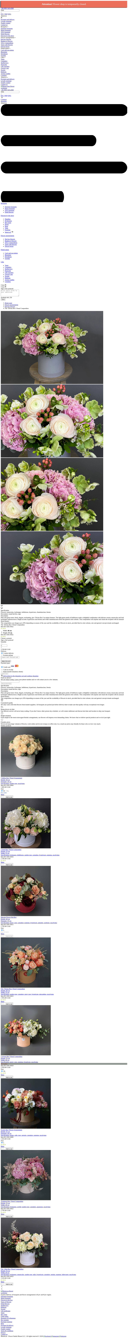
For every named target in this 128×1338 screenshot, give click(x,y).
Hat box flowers (6, 39)
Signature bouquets (7, 1296)
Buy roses (4, 1314)
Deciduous (4, 54)
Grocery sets (5, 68)
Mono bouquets (6, 30)
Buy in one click (6, 683)
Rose (6, 226)
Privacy (3, 1332)
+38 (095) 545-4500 (7, 8)
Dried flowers (5, 34)
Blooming (4, 52)
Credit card (7, 667)
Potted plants (5, 250)
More (2, 794)
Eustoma (7, 230)
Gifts (2, 262)
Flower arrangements (7, 236)
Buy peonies (5, 1320)
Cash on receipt (8, 670)
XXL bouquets (5, 32)
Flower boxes (5, 46)
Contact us (4, 25)
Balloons (3, 72)
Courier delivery (8, 653)
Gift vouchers (5, 66)
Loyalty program (6, 21)
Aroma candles (5, 74)
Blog (2, 1323)
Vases (2, 59)
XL (4, 1071)
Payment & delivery (7, 1325)
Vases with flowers (7, 45)
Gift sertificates (5, 1311)
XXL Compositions (7, 43)
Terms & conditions (7, 1331)
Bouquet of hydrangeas (8, 1318)
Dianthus (7, 219)
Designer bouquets (7, 28)
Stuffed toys (4, 63)
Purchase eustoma (6, 1322)
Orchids (3, 55)
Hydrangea (8, 221)
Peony (7, 224)
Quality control (5, 23)
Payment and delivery (7, 19)
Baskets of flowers (6, 41)
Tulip (6, 228)
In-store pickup (8, 655)
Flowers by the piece (7, 36)
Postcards (4, 65)
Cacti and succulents (7, 50)
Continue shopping (4, 100)
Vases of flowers (6, 1302)
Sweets (3, 70)
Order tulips (4, 1316)
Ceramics (4, 75)
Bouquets (4, 203)
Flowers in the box (7, 1300)
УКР (5, 14)
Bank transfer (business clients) (13, 672)
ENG (9, 14)
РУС (2, 14)
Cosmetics (4, 61)
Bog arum (8, 223)
